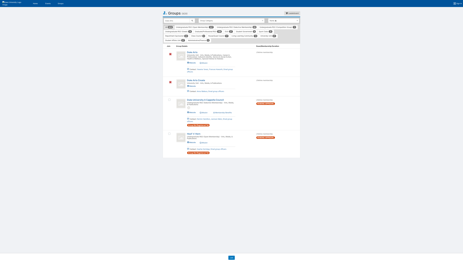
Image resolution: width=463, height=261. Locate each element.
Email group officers (216, 91)
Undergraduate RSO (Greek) (178, 31)
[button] (12, 3)
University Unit (267, 36)
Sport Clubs (265, 31)
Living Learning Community (244, 36)
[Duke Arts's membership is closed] (169, 54)
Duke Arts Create (196, 80)
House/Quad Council (218, 36)
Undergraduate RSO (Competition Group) (277, 27)
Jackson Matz (216, 119)
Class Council (197, 36)
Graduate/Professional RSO (208, 31)
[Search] (192, 20)
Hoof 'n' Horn (193, 134)
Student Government (245, 31)
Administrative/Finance (198, 40)
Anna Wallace (202, 91)
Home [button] (35, 3)
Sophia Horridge (203, 149)
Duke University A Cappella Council (205, 100)
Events (48, 3)
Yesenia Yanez (202, 69)
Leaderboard (293, 13)
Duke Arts (192, 52)
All (168, 27)
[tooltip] (170, 54)
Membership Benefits (223, 113)
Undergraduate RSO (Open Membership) (194, 27)
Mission (205, 63)
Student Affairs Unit (174, 40)
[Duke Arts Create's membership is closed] (169, 82)
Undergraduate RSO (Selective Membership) (236, 27)
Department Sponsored (176, 36)
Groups (60, 3)
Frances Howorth (216, 69)
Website (192, 63)
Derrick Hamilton (203, 119)
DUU (228, 31)
